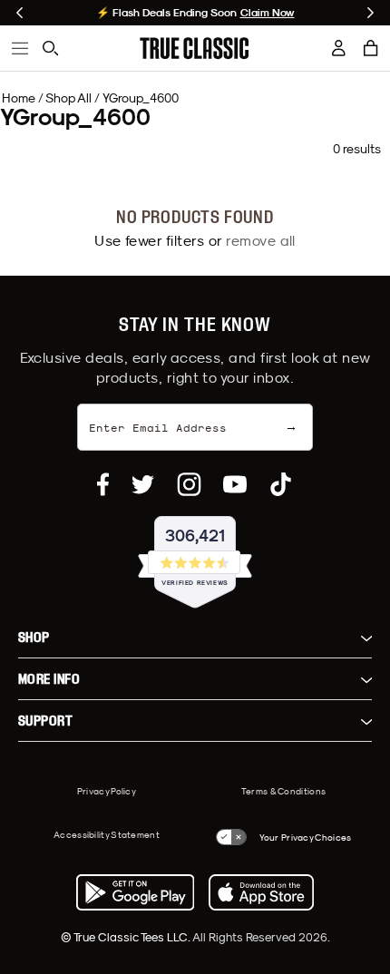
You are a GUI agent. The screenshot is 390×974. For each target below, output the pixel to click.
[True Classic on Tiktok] (280, 484)
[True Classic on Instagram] (189, 484)
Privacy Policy (106, 790)
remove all (261, 240)
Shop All (68, 98)
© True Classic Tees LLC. (126, 937)
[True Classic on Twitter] (143, 484)
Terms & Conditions (283, 790)
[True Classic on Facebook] (103, 484)
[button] (370, 48)
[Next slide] (370, 13)
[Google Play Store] (135, 892)
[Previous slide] (19, 13)
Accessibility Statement (107, 834)
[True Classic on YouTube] (235, 484)
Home (18, 98)
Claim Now (267, 12)
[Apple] (261, 892)
